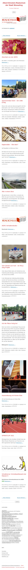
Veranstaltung (12, 118)
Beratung (10, 515)
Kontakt (3, 565)
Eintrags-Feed (5, 553)
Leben (6, 69)
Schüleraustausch (19, 534)
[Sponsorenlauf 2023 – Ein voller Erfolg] (14, 99)
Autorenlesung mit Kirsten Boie (12, 395)
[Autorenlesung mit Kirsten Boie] (14, 394)
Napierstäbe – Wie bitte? (10, 144)
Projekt (23, 162)
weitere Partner (15, 542)
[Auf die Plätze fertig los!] (14, 322)
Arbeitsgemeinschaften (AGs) (11, 292)
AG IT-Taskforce (17, 511)
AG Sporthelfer (8, 116)
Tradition (6, 118)
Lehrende (10, 69)
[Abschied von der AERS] (14, 55)
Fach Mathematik (15, 162)
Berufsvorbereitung (9, 516)
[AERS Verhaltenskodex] (14, 224)
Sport (3, 118)
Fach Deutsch (5, 486)
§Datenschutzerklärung (15, 565)
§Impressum (7, 565)
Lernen (6, 488)
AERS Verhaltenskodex (9, 225)
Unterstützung (5, 540)
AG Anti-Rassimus (10, 511)
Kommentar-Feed (5, 554)
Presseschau (5, 533)
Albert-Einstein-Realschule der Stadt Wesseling (14, 4)
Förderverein (18, 525)
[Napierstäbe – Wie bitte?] (14, 143)
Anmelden (4, 551)
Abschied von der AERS (10, 57)
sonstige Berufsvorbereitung (8, 537)
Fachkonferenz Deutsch (13, 486)
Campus (13, 67)
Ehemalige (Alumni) (19, 67)
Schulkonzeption (20, 234)
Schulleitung (15, 69)
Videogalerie (6, 542)
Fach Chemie (5, 522)
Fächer (8, 448)
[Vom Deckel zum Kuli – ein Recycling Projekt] (14, 264)
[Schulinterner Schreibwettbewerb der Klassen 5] (14, 472)
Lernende (10, 488)
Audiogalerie (5, 515)
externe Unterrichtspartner (15, 294)
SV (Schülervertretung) (8, 539)
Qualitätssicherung (16, 533)
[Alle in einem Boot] (14, 190)
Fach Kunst (6, 524)
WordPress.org (5, 556)
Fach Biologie (19, 521)
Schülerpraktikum (16, 536)
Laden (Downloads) (9, 234)
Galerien (19, 116)
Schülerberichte (6, 536)
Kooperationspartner (6, 296)
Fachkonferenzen (19, 522)
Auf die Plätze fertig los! (10, 323)
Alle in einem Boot (8, 191)
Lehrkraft (12, 28)
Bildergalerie (7, 67)
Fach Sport (4, 448)
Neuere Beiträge (21, 35)
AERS (3, 67)
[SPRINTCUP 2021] (14, 434)
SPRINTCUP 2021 (8, 435)
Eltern (11, 520)
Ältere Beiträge (6, 35)
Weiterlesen (5, 62)
